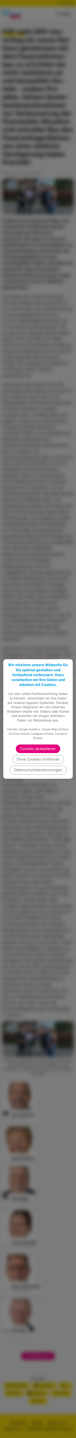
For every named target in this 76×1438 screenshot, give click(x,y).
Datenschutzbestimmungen (38, 770)
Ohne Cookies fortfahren (38, 759)
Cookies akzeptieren (38, 749)
